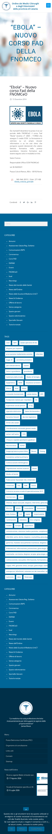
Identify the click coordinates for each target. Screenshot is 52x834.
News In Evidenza (16, 298)
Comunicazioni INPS (17, 250)
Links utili (9, 751)
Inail (10, 276)
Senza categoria (15, 307)
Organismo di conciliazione (16, 746)
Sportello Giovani (15, 320)
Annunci (12, 241)
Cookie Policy (36, 829)
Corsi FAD (12, 259)
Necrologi (13, 281)
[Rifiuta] (48, 822)
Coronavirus (14, 254)
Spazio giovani (14, 311)
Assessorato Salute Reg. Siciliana (21, 246)
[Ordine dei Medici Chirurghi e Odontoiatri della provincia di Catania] (20, 6)
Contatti (9, 756)
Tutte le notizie (14, 325)
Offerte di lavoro (15, 303)
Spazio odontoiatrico (17, 316)
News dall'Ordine (15, 290)
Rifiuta (22, 829)
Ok (11, 829)
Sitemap (9, 761)
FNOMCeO (13, 272)
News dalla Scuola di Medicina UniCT (23, 294)
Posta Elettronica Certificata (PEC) (19, 740)
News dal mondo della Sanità (20, 285)
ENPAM (12, 263)
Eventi (11, 268)
